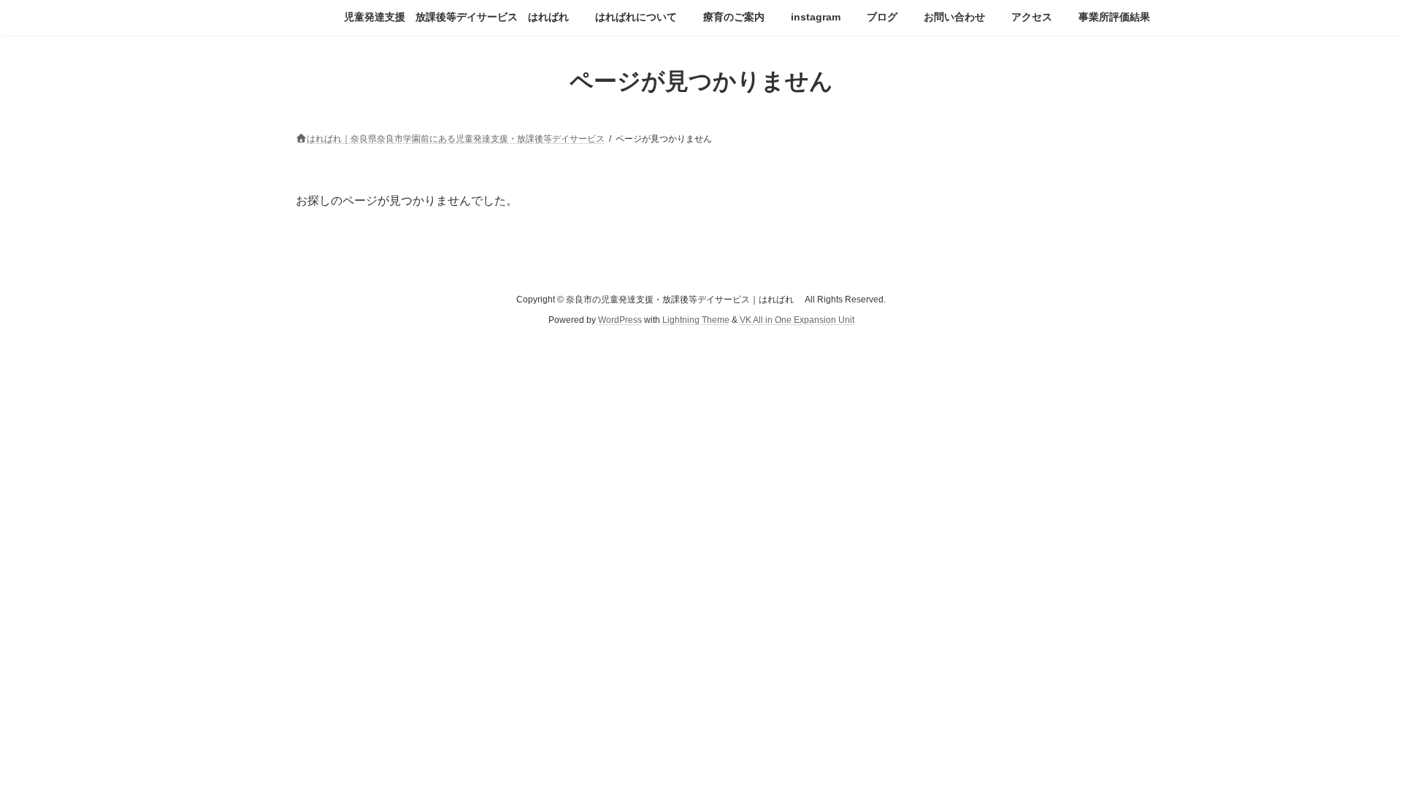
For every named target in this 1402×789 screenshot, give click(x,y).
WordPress (620, 320)
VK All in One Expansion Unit (797, 320)
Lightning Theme (695, 320)
